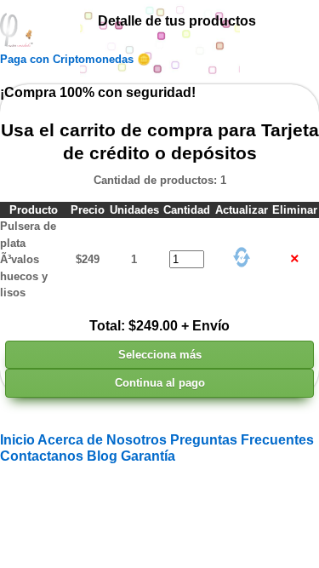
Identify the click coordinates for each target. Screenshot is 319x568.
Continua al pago (160, 382)
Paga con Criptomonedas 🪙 (75, 59)
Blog (104, 456)
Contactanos (43, 456)
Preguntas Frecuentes (242, 440)
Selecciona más (160, 354)
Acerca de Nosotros (103, 440)
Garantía (148, 456)
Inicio (18, 440)
